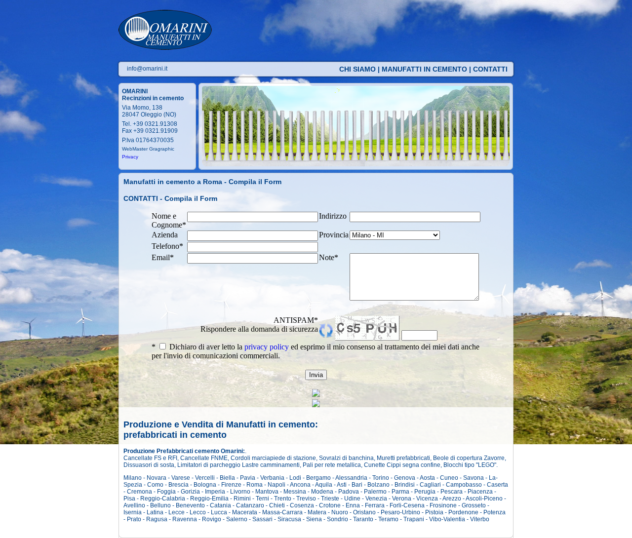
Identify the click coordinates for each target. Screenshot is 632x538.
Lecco (198, 512)
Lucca (219, 512)
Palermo (375, 491)
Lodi (295, 477)
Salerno (236, 519)
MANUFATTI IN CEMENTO (424, 69)
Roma (254, 484)
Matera (317, 512)
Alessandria (351, 477)
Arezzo (451, 498)
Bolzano (378, 484)
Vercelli (205, 477)
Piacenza (480, 491)
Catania (220, 505)
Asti (342, 484)
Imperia (215, 491)
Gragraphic (161, 149)
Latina (155, 512)
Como (155, 484)
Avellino (134, 505)
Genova (404, 477)
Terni (262, 498)
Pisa (129, 498)
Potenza (494, 512)
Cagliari (430, 484)
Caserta (497, 484)
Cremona (139, 491)
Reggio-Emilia (209, 498)
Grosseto (474, 505)
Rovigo (211, 519)
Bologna (205, 484)
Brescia (178, 484)
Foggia (166, 491)
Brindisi (405, 484)
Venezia (376, 498)
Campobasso (464, 484)
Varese (180, 477)
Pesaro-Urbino (400, 512)
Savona (473, 477)
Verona (401, 498)
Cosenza (302, 505)
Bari (357, 484)
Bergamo (318, 477)
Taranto (363, 519)
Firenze (231, 484)
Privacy (130, 156)
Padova (348, 491)
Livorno (240, 491)
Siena (314, 519)
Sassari (262, 519)
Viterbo (479, 519)
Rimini (242, 498)
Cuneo (449, 477)
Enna (353, 505)
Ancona (300, 484)
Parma (400, 491)
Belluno (160, 505)
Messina (294, 491)
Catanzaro (250, 505)
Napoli (276, 484)
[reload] (326, 335)
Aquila (323, 484)
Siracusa (289, 519)
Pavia (247, 477)
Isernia (132, 512)
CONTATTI (490, 69)
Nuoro (339, 512)
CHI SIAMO (357, 69)
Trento (282, 498)
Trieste (330, 498)
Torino (380, 477)
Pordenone (463, 512)
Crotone (330, 505)
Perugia (424, 491)
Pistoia (434, 512)
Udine (352, 498)
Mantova (266, 491)
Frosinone (443, 505)
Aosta (427, 477)
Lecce (176, 512)
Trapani (413, 519)
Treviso (306, 498)
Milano (132, 477)
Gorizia (190, 491)
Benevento (190, 505)
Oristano (364, 512)
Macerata (244, 512)
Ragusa (156, 519)
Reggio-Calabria (162, 498)
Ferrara (375, 505)
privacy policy (266, 347)
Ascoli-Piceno (484, 498)
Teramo (388, 519)
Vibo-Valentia (447, 519)
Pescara (451, 491)
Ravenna (184, 519)
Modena (322, 491)
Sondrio (337, 519)
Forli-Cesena (407, 505)
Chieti (277, 505)
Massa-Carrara (282, 512)
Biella (227, 477)
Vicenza (427, 498)
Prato (134, 519)
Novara (156, 477)
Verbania (272, 477)
